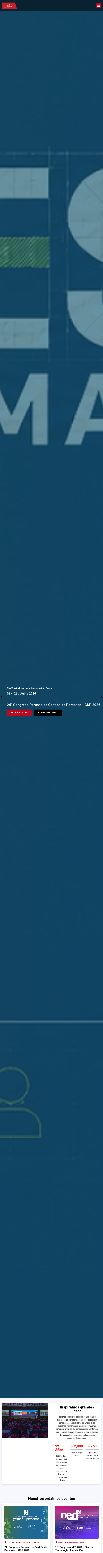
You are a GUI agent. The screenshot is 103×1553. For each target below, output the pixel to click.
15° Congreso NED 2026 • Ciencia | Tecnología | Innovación (74, 1549)
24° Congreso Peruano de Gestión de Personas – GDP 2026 (25, 1549)
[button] (98, 5)
